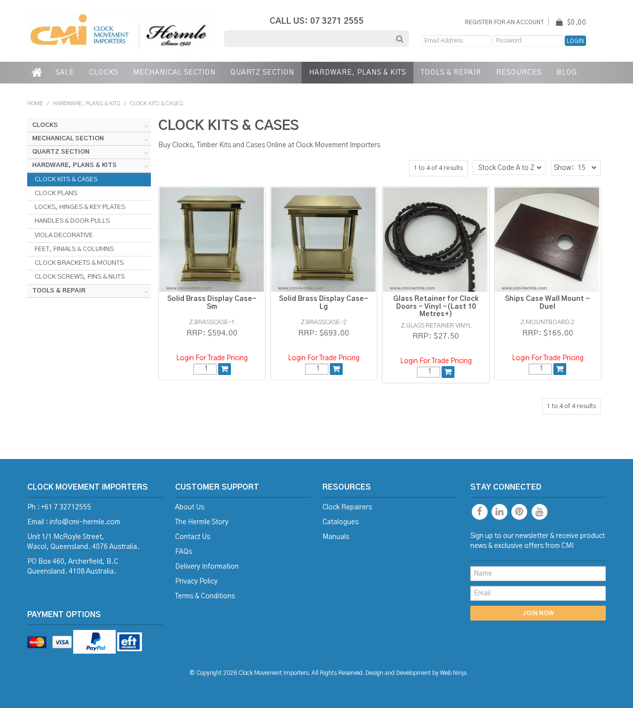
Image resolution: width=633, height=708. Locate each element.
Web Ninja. (454, 673)
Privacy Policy (196, 581)
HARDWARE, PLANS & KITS (357, 72)
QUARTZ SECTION (262, 72)
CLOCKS (103, 72)
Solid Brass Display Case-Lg (323, 302)
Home (37, 72)
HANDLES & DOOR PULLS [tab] (72, 220)
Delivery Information (207, 566)
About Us (189, 507)
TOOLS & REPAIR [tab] (59, 291)
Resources (519, 72)
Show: (564, 168)
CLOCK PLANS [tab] (56, 193)
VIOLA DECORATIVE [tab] (64, 235)
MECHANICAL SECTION (174, 72)
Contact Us (192, 537)
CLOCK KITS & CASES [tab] (66, 179)
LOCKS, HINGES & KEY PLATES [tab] (80, 207)
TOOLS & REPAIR (451, 72)
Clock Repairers (347, 507)
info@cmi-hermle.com (84, 522)
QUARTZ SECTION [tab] (61, 152)
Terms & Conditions (205, 596)
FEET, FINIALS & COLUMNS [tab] (74, 249)
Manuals (335, 537)
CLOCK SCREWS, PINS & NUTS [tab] (80, 276)
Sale (64, 72)
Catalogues (340, 522)
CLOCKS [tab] (45, 125)
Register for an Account (504, 22)
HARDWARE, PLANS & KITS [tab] (74, 165)
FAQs (183, 551)
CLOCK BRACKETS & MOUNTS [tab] (79, 262)
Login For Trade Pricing (212, 358)
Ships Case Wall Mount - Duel (547, 302)
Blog (566, 72)
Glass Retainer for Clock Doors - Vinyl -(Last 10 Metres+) (436, 306)
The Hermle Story (201, 522)
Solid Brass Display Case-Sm (212, 302)
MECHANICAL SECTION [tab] (68, 138)
